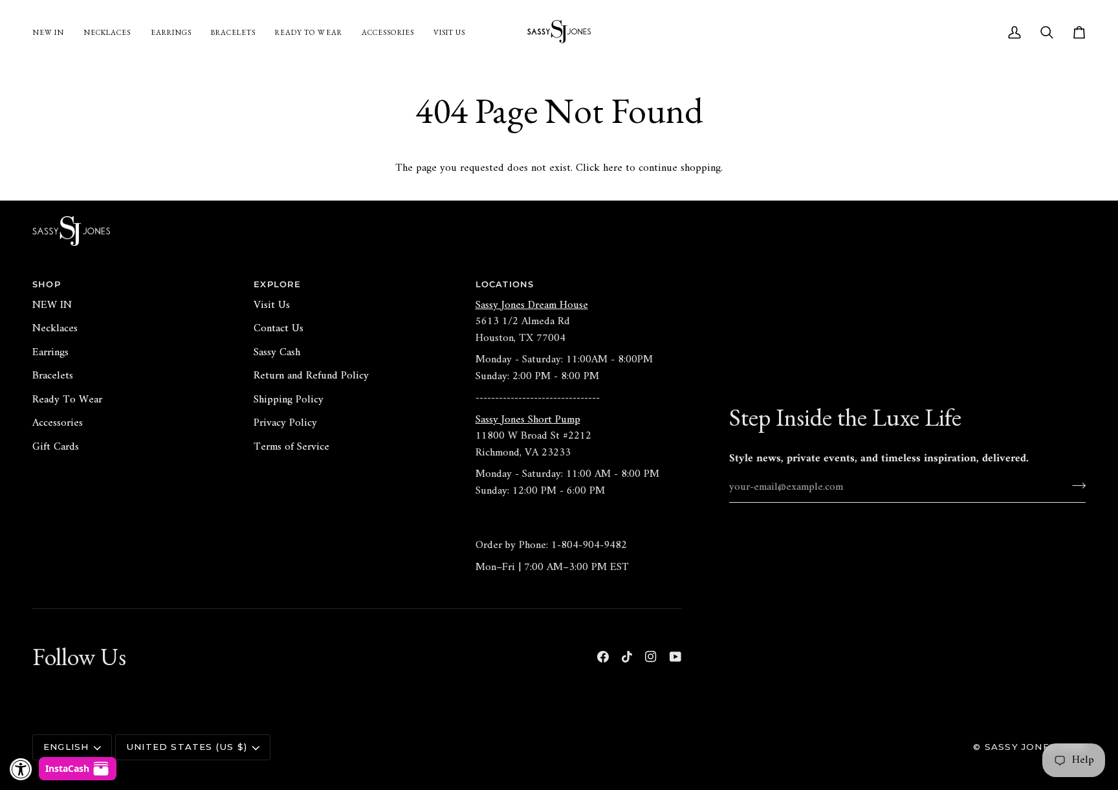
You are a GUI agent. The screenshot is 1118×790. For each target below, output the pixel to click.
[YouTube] (675, 657)
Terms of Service (291, 447)
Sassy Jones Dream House (532, 305)
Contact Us (278, 328)
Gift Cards (55, 447)
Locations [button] (505, 284)
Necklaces (55, 328)
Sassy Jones (1020, 746)
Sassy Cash (277, 352)
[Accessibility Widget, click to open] (21, 769)
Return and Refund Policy (311, 376)
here (612, 168)
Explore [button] (277, 284)
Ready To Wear (67, 400)
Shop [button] (46, 284)
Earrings (50, 352)
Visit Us (272, 305)
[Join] (1075, 486)
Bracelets (52, 376)
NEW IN (52, 305)
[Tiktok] (627, 657)
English (66, 746)
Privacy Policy (285, 423)
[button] (388, 32)
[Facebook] (603, 657)
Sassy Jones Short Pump (528, 420)
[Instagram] (651, 657)
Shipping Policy (288, 400)
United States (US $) (186, 746)
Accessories (57, 423)
